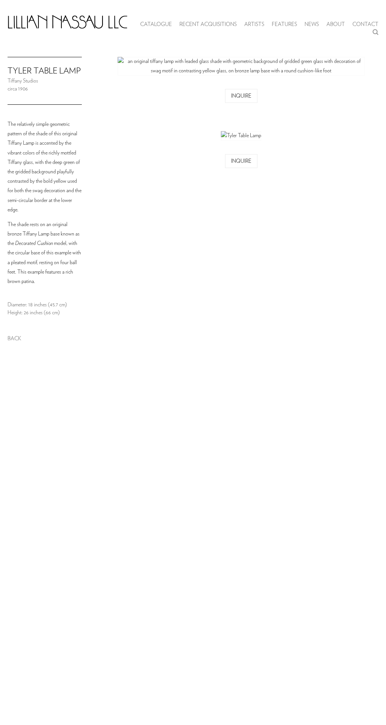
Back (14, 338)
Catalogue (156, 24)
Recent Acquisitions (208, 24)
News (312, 24)
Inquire (241, 96)
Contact (365, 24)
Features (284, 24)
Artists (254, 24)
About (335, 24)
